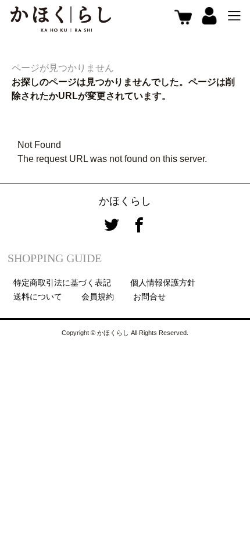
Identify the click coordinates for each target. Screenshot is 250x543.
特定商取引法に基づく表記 (62, 282)
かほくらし (125, 201)
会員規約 (97, 296)
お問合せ (149, 296)
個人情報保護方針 (162, 282)
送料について (37, 296)
